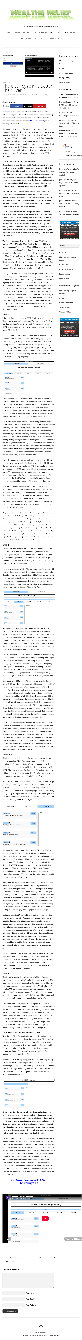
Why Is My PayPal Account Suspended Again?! (69, 172)
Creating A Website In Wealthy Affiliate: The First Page (69, 123)
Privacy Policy (56, 39)
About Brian (40, 39)
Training (4, 98)
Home (8, 33)
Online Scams (70, 33)
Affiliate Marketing (37, 95)
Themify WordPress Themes (49, 1335)
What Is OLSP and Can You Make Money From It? (69, 193)
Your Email (30, 1299)
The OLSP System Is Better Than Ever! (27, 88)
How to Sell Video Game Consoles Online (13, 1259)
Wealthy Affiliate (22, 33)
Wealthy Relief (40, 1332)
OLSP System (47, 95)
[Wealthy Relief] (41, 21)
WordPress (35, 1335)
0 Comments (14, 98)
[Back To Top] (41, 1326)
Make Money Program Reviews (47, 33)
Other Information (66, 73)
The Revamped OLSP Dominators (47, 1259)
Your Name (30, 1293)
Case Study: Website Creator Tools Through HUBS (68, 134)
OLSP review (35, 121)
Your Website (31, 1305)
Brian (4, 95)
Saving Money (25, 39)
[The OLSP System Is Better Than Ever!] (28, 78)
